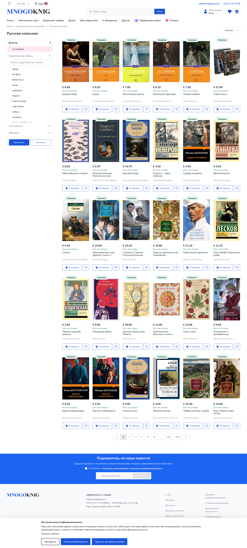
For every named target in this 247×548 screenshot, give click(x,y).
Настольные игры (28, 20)
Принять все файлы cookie (109, 541)
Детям (72, 20)
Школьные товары (53, 20)
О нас (168, 494)
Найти (160, 11)
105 (168, 437)
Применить (19, 142)
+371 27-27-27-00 (231, 3)
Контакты (170, 500)
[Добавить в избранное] (86, 109)
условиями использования (115, 468)
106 (177, 437)
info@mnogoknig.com (209, 3)
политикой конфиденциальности (146, 468)
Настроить (50, 541)
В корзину (74, 109)
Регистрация (215, 10)
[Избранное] (229, 11)
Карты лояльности (174, 516)
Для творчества (89, 20)
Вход (211, 13)
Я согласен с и (125, 468)
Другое (126, 20)
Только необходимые (76, 541)
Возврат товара (213, 516)
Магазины (170, 505)
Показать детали (50, 533)
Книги (10, 20)
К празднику (109, 20)
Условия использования (216, 503)
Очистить (40, 142)
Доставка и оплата (174, 510)
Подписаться (141, 475)
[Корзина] (236, 11)
